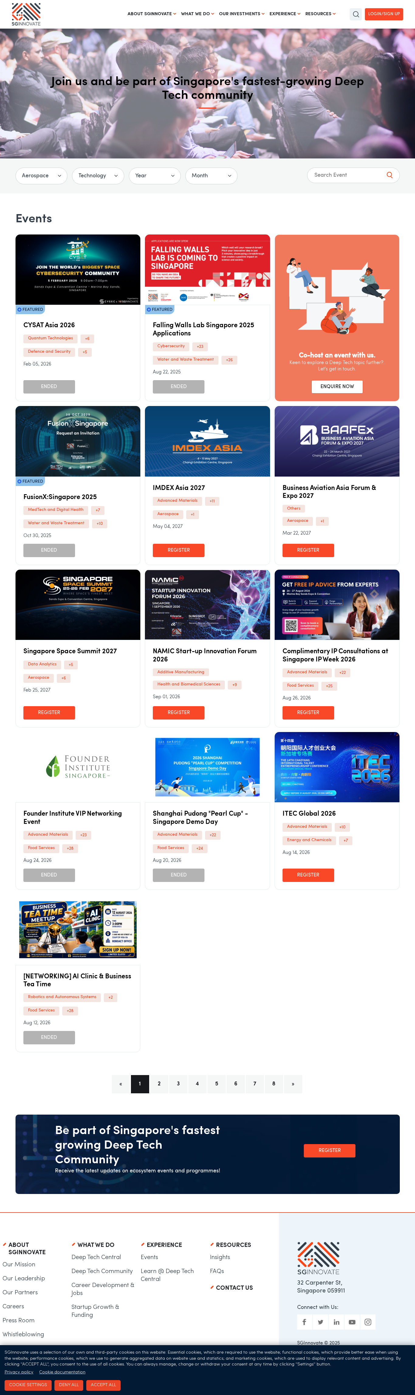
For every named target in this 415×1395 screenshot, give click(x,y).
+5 (85, 352)
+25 (329, 686)
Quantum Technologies (50, 338)
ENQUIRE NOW (337, 386)
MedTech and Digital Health (56, 510)
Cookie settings (28, 1385)
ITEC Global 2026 (309, 813)
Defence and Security (49, 351)
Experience (282, 14)
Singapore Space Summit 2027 (70, 651)
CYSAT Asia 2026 (49, 325)
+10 (100, 524)
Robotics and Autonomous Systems (62, 997)
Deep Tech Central (96, 1257)
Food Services (300, 685)
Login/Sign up (384, 14)
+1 (192, 514)
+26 (229, 360)
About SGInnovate (150, 14)
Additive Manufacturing (180, 672)
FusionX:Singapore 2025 (60, 497)
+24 (199, 848)
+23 (200, 347)
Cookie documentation (62, 1372)
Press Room (18, 1321)
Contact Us (234, 1288)
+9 (234, 685)
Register (179, 550)
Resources (318, 14)
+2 (110, 997)
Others (293, 508)
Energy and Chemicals (309, 840)
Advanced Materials (177, 500)
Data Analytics (42, 664)
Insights (220, 1257)
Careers (13, 1307)
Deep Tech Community (102, 1271)
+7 (98, 510)
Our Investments (239, 14)
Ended (49, 386)
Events (149, 1257)
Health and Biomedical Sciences (188, 684)
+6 (87, 339)
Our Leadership (23, 1279)
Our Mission (18, 1265)
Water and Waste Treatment (185, 359)
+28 (70, 848)
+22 (342, 673)
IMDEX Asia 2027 (179, 488)
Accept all (103, 1385)
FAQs (217, 1271)
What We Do (195, 14)
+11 (212, 501)
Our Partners (20, 1293)
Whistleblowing (23, 1335)
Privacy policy (19, 1372)
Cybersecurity (171, 346)
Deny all (69, 1385)
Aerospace (168, 514)
